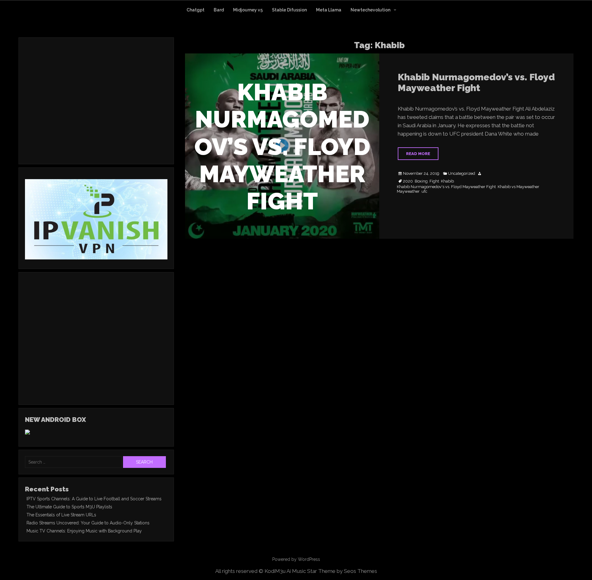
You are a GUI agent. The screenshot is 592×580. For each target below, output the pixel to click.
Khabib (447, 181)
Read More (418, 153)
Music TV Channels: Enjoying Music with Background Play (84, 530)
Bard (219, 9)
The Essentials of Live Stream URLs (61, 514)
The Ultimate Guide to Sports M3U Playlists (69, 506)
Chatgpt (195, 9)
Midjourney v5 (248, 9)
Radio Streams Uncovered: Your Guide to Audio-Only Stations (88, 522)
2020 (408, 181)
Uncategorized (461, 173)
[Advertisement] (77, 109)
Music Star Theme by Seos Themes (334, 571)
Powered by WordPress (296, 559)
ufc (424, 191)
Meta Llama (328, 9)
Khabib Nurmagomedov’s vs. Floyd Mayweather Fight (476, 82)
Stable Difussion (289, 9)
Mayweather (408, 191)
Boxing (421, 181)
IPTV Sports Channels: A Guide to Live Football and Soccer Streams (94, 498)
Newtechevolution (370, 9)
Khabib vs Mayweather (518, 187)
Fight (434, 181)
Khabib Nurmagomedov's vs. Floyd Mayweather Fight (446, 187)
